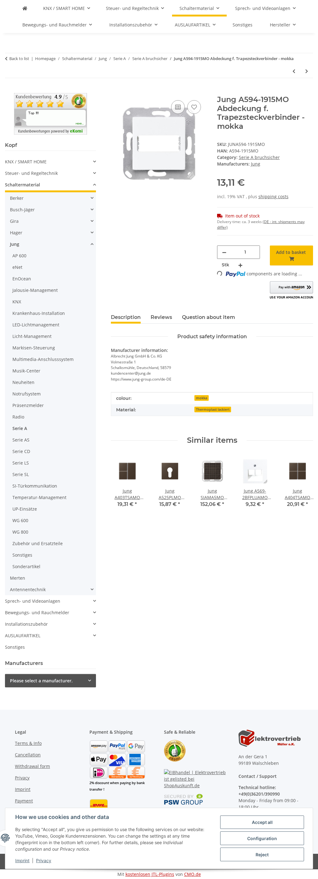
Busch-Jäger (22, 210)
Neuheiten (23, 382)
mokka (201, 398)
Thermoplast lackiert (212, 409)
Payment (24, 801)
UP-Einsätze (24, 509)
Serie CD (21, 451)
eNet (17, 267)
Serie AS (21, 440)
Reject (262, 854)
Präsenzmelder (28, 405)
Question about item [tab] (208, 317)
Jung (14, 244)
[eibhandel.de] (25, 8)
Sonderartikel (26, 566)
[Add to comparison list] (178, 107)
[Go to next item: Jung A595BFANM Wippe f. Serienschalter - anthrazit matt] (306, 71)
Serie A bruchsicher (259, 157)
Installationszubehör (26, 624)
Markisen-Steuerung (33, 348)
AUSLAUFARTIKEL (22, 635)
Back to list (19, 58)
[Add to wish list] (194, 107)
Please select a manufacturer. (41, 681)
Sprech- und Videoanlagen (32, 601)
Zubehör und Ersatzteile (37, 543)
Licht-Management (32, 336)
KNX (16, 302)
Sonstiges (22, 555)
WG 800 (20, 532)
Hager (16, 233)
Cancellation (28, 755)
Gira (14, 221)
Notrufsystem (26, 394)
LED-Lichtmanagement (35, 325)
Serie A (19, 428)
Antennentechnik (28, 589)
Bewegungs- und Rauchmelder (37, 612)
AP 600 (19, 256)
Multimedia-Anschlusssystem (43, 359)
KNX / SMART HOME (26, 162)
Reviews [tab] (161, 317)
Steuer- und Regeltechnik (31, 173)
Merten (17, 578)
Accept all (262, 822)
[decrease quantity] (224, 252)
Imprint (22, 860)
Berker (17, 198)
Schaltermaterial (22, 185)
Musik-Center (26, 371)
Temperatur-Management (39, 497)
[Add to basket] (116, 91)
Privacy (43, 860)
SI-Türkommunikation (34, 486)
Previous (121, 485)
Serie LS (20, 463)
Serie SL (20, 474)
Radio (18, 417)
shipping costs (273, 196)
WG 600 (20, 520)
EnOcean (21, 279)
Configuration (262, 838)
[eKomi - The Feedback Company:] (175, 750)
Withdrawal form (32, 766)
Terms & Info (28, 743)
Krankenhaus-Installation (38, 313)
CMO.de (192, 874)
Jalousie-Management (35, 290)
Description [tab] (126, 317)
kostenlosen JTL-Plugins (149, 874)
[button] (291, 290)
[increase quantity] (240, 265)
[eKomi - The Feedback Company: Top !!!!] (50, 113)
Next (303, 485)
